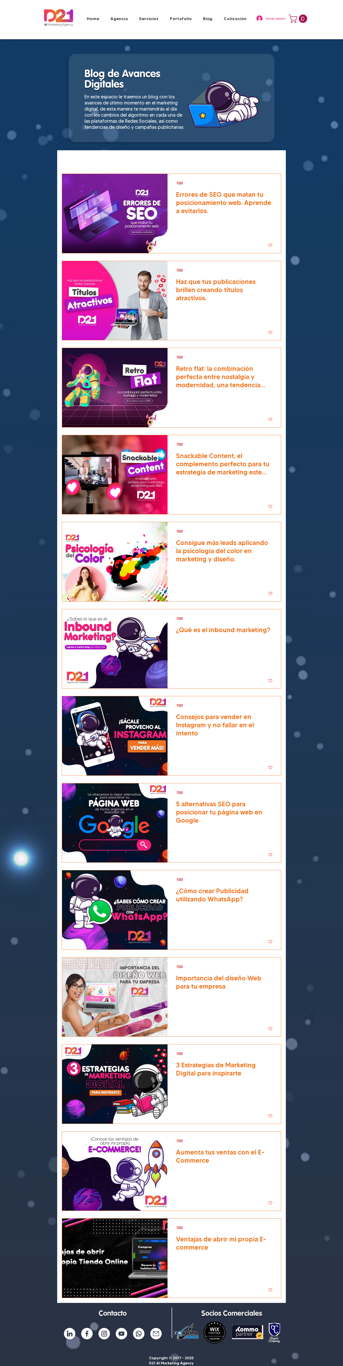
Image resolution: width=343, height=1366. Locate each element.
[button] (180, 19)
